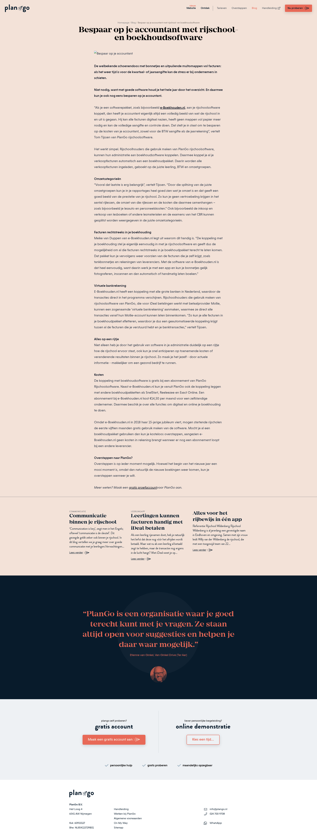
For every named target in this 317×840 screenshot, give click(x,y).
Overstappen (239, 8)
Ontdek (205, 8)
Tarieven (222, 8)
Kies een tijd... (203, 739)
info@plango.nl (218, 809)
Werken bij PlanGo (125, 814)
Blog (254, 8)
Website (191, 8)
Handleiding (269, 8)
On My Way (121, 823)
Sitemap (118, 827)
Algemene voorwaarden (128, 818)
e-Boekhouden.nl (172, 107)
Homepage (123, 23)
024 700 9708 (217, 814)
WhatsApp (216, 823)
